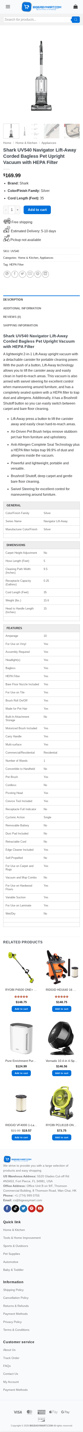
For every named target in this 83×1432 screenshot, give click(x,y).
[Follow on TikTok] (15, 1209)
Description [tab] (13, 299)
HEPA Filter (16, 264)
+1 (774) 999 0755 (27, 1195)
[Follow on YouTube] (40, 1209)
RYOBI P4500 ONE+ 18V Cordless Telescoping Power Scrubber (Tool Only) (21, 989)
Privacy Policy (12, 1322)
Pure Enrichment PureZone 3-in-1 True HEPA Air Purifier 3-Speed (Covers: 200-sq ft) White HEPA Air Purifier (21, 1060)
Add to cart (37, 210)
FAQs (7, 1366)
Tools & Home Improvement (22, 1237)
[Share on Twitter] (22, 274)
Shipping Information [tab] (20, 325)
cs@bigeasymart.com (27, 1200)
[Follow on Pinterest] (32, 1209)
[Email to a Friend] (30, 274)
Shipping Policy (13, 1290)
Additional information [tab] (22, 308)
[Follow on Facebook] (7, 1209)
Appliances (49, 143)
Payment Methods (15, 1313)
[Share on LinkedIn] (45, 274)
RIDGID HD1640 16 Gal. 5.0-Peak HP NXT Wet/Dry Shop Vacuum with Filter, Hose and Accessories (62, 989)
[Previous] (10, 76)
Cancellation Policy (16, 1297)
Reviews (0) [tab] (12, 317)
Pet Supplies (11, 1253)
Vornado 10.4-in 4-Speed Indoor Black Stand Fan (62, 1060)
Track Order (11, 1358)
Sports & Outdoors (15, 1246)
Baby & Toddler (13, 1269)
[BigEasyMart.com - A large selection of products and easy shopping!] (41, 7)
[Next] (73, 76)
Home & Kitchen (26, 143)
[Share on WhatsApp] (7, 274)
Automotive (10, 1262)
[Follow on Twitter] (23, 1209)
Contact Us (10, 1373)
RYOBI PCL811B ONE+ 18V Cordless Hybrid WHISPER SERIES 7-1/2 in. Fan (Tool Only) (62, 1125)
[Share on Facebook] (14, 274)
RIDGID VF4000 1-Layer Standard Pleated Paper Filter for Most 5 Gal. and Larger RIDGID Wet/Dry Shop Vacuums (21, 1125)
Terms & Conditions (16, 1329)
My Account (11, 1382)
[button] (8, 6)
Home (7, 143)
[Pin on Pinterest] (37, 274)
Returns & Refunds (16, 1306)
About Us (9, 1350)
